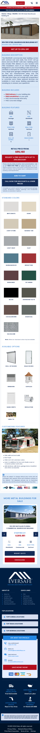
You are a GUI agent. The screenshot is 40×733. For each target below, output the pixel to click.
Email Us (10, 649)
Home (4, 14)
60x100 (15, 14)
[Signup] (5, 660)
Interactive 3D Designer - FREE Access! (20, 7)
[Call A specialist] (5, 643)
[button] (35, 534)
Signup (10, 660)
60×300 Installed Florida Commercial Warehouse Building (20, 527)
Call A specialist (13, 643)
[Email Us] (5, 649)
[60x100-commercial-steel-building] (20, 28)
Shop (9, 14)
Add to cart (20, 176)
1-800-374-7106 (12, 166)
